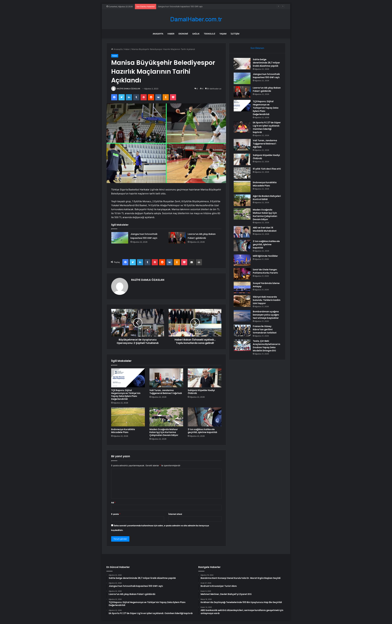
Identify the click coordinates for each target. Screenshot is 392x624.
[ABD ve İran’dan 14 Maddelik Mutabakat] (242, 232)
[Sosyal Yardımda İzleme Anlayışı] (242, 287)
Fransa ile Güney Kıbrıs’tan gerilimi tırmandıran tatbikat (265, 329)
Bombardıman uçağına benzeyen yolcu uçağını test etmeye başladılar (266, 315)
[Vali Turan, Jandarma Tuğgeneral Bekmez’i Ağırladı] (166, 377)
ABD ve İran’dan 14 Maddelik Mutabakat (265, 229)
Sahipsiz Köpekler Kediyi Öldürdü (201, 392)
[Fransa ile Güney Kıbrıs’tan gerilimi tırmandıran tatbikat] (242, 330)
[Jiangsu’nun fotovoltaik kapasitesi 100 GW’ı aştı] (119, 238)
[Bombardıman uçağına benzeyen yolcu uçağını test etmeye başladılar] (242, 315)
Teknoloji (209, 33)
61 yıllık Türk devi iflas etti (267, 168)
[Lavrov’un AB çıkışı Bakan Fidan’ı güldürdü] (177, 238)
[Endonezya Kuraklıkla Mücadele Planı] (128, 416)
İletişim (235, 33)
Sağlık (196, 33)
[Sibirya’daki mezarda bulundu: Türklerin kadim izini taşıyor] (242, 301)
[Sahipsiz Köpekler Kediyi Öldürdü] (204, 377)
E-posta (115, 514)
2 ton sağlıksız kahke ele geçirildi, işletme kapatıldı (202, 431)
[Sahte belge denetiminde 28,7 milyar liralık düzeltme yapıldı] (242, 63)
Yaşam (222, 33)
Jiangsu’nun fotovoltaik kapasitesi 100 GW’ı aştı (266, 76)
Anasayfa (158, 33)
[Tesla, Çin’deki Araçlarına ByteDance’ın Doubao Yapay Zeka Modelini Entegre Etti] (242, 345)
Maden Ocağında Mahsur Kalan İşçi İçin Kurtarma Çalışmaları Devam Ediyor (163, 432)
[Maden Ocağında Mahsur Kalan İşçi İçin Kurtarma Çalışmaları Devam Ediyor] (166, 416)
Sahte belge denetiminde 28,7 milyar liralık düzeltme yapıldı (266, 62)
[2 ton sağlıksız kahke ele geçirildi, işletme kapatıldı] (204, 416)
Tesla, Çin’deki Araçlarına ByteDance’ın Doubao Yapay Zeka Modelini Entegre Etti (266, 345)
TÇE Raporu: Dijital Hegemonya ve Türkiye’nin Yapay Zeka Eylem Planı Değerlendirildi (125, 395)
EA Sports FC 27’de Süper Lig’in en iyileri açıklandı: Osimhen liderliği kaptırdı (267, 127)
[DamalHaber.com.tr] (196, 19)
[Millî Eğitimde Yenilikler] (242, 260)
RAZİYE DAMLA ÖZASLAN (128, 88)
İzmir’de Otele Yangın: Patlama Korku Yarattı (265, 271)
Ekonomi (183, 33)
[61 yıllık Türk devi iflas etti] (242, 173)
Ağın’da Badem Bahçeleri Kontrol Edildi (267, 198)
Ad (113, 502)
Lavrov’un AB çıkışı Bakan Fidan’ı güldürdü (177, 6)
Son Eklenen (257, 48)
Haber (171, 33)
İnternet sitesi (175, 514)
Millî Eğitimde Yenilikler (265, 255)
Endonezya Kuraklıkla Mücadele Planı (123, 431)
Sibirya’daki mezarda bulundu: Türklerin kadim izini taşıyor (266, 300)
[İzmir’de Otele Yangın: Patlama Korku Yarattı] (242, 274)
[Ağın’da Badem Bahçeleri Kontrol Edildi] (242, 200)
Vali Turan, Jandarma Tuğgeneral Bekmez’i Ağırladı (165, 392)
